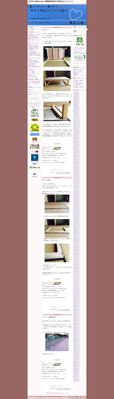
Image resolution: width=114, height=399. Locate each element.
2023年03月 (75, 99)
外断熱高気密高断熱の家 (33, 61)
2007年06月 (75, 351)
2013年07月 (75, 249)
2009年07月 (75, 316)
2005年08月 (75, 379)
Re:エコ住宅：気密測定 (78, 80)
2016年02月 (75, 205)
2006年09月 (75, 364)
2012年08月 (75, 264)
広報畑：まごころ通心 (33, 45)
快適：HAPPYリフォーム (33, 38)
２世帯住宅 (30, 49)
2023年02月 (75, 100)
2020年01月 (75, 140)
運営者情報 (34, 176)
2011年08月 (75, 281)
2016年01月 (75, 207)
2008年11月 (75, 327)
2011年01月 (75, 291)
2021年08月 (75, 113)
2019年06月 (75, 149)
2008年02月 (75, 340)
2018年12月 (75, 158)
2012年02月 (75, 273)
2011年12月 (75, 275)
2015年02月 (75, 222)
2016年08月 (75, 197)
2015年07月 (75, 215)
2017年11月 (75, 176)
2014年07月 (75, 232)
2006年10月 (75, 362)
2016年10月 (75, 194)
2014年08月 (75, 231)
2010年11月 (75, 294)
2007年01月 (75, 358)
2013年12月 (75, 242)
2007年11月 (75, 344)
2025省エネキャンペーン (78, 69)
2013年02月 (75, 256)
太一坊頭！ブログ (34, 142)
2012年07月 (75, 266)
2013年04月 (75, 253)
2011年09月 (75, 280)
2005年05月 (75, 380)
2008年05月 (75, 336)
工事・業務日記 (31, 35)
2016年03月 (75, 204)
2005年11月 (75, 376)
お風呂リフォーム (77, 72)
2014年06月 (75, 233)
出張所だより (31, 75)
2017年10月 (75, 177)
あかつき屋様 (31, 29)
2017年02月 (75, 189)
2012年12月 (75, 259)
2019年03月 (75, 154)
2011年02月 (75, 289)
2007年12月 (75, 343)
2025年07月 (75, 93)
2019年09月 (75, 145)
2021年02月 (75, 121)
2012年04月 (75, 270)
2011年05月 (75, 285)
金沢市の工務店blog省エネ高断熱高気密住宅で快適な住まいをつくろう (51, 1)
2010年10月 (75, 295)
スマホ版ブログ (76, 51)
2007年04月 (75, 354)
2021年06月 (75, 116)
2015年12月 (75, 208)
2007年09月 (75, 347)
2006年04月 (75, 371)
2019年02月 (75, 155)
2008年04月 (75, 337)
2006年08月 (75, 365)
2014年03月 (75, 238)
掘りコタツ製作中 (46, 180)
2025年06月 (75, 95)
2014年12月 (75, 225)
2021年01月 (75, 123)
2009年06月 (75, 317)
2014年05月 (75, 235)
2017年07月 (75, 182)
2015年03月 (75, 221)
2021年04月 (75, 119)
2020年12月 (75, 124)
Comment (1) (54, 306)
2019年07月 (75, 148)
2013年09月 (75, 246)
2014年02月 (75, 239)
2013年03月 (75, 254)
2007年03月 (75, 355)
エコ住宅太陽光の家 (32, 52)
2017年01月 (75, 190)
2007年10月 (75, 345)
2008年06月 (75, 334)
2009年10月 (75, 312)
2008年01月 (75, 341)
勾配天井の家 (31, 65)
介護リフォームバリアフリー (34, 42)
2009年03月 (75, 322)
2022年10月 (75, 103)
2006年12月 (75, 359)
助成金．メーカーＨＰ (33, 94)
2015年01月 (75, 224)
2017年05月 (75, 184)
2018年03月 (75, 170)
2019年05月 (75, 151)
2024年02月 (75, 96)
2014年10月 (75, 228)
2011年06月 (75, 284)
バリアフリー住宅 (32, 51)
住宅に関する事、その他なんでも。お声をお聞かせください (34, 83)
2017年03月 (75, 187)
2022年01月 (75, 109)
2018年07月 (75, 165)
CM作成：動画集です (32, 76)
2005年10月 (75, 378)
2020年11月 (75, 126)
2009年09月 (75, 313)
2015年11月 (75, 210)
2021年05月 (75, 117)
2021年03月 (75, 120)
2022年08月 (75, 105)
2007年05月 (75, 352)
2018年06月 (75, 166)
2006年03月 (75, 372)
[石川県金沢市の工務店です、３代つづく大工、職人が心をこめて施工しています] (34, 111)
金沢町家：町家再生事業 (33, 47)
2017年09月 (75, 179)
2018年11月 (75, 159)
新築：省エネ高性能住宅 (33, 37)
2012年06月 (75, 267)
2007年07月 (75, 350)
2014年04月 (75, 236)
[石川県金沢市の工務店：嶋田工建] (79, 41)
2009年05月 (75, 319)
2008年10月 (75, 329)
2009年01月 (75, 324)
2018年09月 (75, 162)
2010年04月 (75, 303)
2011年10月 (75, 278)
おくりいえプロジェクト (33, 73)
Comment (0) (54, 169)
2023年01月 (75, 102)
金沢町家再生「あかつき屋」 (34, 54)
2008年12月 (75, 326)
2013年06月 (75, 250)
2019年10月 (75, 144)
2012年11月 (75, 260)
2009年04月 (75, 320)
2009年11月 (75, 310)
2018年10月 (75, 161)
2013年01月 (75, 257)
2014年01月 (75, 240)
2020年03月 (75, 137)
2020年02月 (75, 138)
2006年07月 (75, 366)
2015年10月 (75, 211)
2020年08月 (75, 130)
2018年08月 (75, 163)
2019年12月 (75, 141)
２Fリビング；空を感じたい (34, 62)
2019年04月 (75, 152)
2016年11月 (75, 193)
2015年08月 (75, 214)
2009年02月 (75, 323)
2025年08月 (75, 92)
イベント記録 (31, 70)
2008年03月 (75, 338)
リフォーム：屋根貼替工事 (48, 317)
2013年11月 (75, 243)
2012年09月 (75, 263)
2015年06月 (75, 217)
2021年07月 (75, 114)
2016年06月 (75, 200)
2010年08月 (75, 298)
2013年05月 (75, 252)
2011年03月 (75, 288)
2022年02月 (75, 107)
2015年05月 (75, 218)
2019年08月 (75, 147)
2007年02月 (75, 357)
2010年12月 (75, 292)
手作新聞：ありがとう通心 (33, 34)
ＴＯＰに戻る (57, 143)
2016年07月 (75, 198)
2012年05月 (75, 268)
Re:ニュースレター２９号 (78, 85)
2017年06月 (75, 183)
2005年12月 (75, 375)
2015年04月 (75, 219)
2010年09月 (75, 296)
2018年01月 (75, 173)
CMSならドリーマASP (32, 396)
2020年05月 (75, 134)
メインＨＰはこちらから (78, 47)
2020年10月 (75, 127)
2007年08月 (75, 348)
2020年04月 (75, 135)
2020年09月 (75, 128)
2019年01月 (75, 156)
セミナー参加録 (31, 72)
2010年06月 (75, 301)
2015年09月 (75, 212)
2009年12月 (75, 309)
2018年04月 (75, 169)
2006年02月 (75, 373)
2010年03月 (75, 305)
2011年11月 (75, 277)
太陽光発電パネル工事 (33, 48)
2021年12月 (75, 110)
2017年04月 (75, 186)
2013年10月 (75, 245)
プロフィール (31, 89)
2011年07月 (75, 282)
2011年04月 (75, 287)
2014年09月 (75, 229)
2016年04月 (75, 203)
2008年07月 (75, 333)
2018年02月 (75, 172)
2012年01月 (75, 274)
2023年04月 (75, 98)
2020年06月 (75, 133)
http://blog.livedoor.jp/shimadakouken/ (80, 53)
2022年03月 (75, 106)
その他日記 (30, 69)
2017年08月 (75, 180)
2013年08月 (75, 247)
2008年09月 (75, 330)
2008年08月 (75, 331)
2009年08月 (75, 315)
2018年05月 (75, 168)
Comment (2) (54, 386)
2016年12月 (75, 191)
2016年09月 (75, 196)
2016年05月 (75, 201)
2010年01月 (75, 308)
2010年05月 (75, 302)
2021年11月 (75, 112)
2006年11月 (75, 361)
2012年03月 (75, 271)
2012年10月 (75, 261)
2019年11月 (75, 142)
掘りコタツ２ (45, 29)
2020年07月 (75, 131)
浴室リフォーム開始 (77, 71)
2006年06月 (75, 368)
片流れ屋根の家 (31, 63)
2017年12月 (75, 175)
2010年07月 (75, 299)
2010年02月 (75, 306)
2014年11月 (75, 226)
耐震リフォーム (31, 44)
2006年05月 (75, 369)
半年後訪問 (75, 73)
